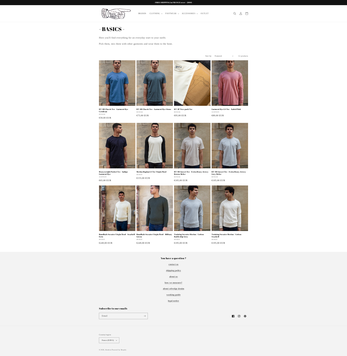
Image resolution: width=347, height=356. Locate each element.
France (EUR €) (108, 340)
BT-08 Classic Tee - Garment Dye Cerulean (113, 110)
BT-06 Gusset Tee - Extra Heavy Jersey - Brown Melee (191, 173)
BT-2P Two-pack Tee (183, 109)
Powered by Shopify (119, 350)
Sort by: (208, 56)
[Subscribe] (145, 316)
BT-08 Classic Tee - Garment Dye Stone (153, 109)
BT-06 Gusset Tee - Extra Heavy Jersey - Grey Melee (229, 173)
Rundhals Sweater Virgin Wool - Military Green (154, 235)
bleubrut (108, 350)
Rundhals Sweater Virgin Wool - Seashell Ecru (117, 235)
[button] (156, 13)
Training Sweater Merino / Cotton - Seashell (227, 235)
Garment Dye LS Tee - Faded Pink (226, 109)
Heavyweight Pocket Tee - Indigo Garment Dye (113, 173)
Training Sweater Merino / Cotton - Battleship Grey (189, 235)
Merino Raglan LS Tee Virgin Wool (151, 172)
